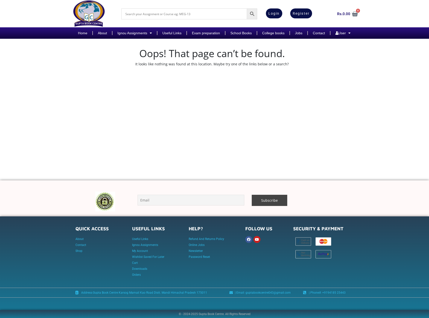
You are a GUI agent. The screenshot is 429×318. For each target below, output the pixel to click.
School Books (241, 33)
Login (274, 13)
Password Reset (199, 257)
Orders (136, 275)
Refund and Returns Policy (206, 239)
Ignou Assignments (132, 33)
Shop (78, 251)
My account (140, 251)
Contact (319, 33)
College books (273, 33)
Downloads (139, 269)
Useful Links (171, 33)
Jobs (298, 33)
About (102, 33)
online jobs (197, 245)
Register (301, 13)
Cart (135, 263)
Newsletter (196, 251)
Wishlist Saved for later (148, 257)
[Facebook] (248, 239)
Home (82, 33)
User (342, 33)
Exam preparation (206, 33)
